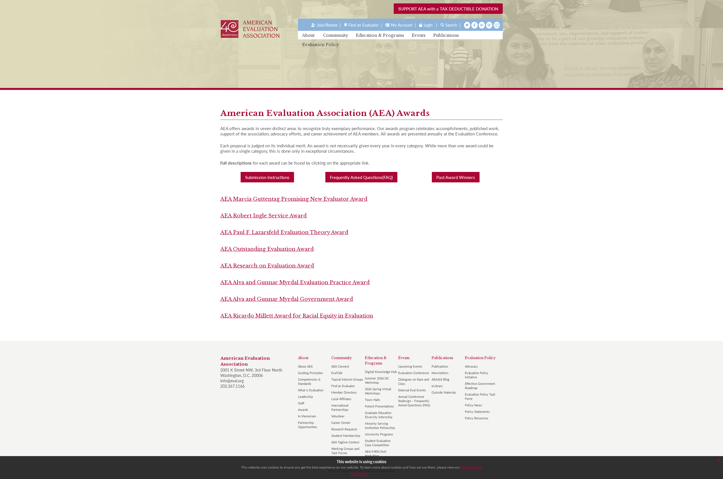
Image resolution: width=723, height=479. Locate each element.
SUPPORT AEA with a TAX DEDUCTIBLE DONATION (448, 9)
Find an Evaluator (363, 25)
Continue (359, 473)
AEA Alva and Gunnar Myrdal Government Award (286, 299)
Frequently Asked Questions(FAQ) (361, 177)
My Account (401, 25)
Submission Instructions (267, 177)
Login (428, 25)
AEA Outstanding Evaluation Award (267, 249)
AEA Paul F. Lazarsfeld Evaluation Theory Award (284, 232)
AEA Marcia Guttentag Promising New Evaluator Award (293, 199)
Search (451, 25)
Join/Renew (327, 25)
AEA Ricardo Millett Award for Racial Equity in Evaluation (296, 316)
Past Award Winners (455, 177)
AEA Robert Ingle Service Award (263, 216)
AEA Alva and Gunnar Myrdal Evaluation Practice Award (295, 282)
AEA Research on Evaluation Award (267, 266)
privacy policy (471, 467)
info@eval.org (232, 380)
